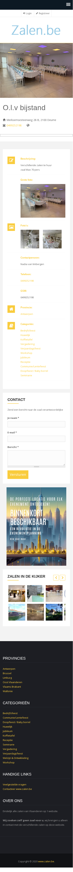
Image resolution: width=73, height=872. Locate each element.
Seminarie (26, 375)
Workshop (26, 353)
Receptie (25, 362)
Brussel (7, 673)
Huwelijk (25, 335)
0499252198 (14, 125)
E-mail (12, 432)
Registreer (44, 13)
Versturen (18, 474)
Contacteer (9, 789)
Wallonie (8, 691)
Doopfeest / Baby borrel (34, 371)
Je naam (13, 418)
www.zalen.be (24, 789)
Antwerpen (27, 314)
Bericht (13, 447)
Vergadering (28, 344)
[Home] (36, 29)
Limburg (7, 677)
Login (29, 13)
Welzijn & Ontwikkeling (15, 758)
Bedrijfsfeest (28, 330)
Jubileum (25, 357)
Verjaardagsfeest (31, 348)
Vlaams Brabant (12, 686)
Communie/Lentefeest (33, 366)
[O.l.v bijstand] (43, 201)
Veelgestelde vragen (14, 784)
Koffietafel (26, 339)
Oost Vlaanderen (12, 682)
